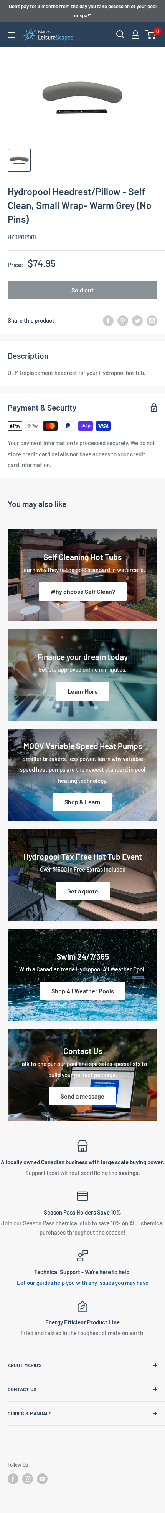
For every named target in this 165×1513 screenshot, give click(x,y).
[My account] (135, 34)
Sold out (82, 289)
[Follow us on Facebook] (13, 1478)
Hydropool (23, 237)
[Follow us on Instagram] (27, 1478)
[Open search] (120, 34)
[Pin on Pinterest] (122, 320)
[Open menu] (11, 35)
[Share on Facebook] (108, 320)
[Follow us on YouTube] (42, 1478)
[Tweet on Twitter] (137, 320)
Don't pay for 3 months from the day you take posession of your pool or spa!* (83, 10)
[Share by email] (152, 320)
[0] (151, 34)
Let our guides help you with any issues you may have (82, 1282)
